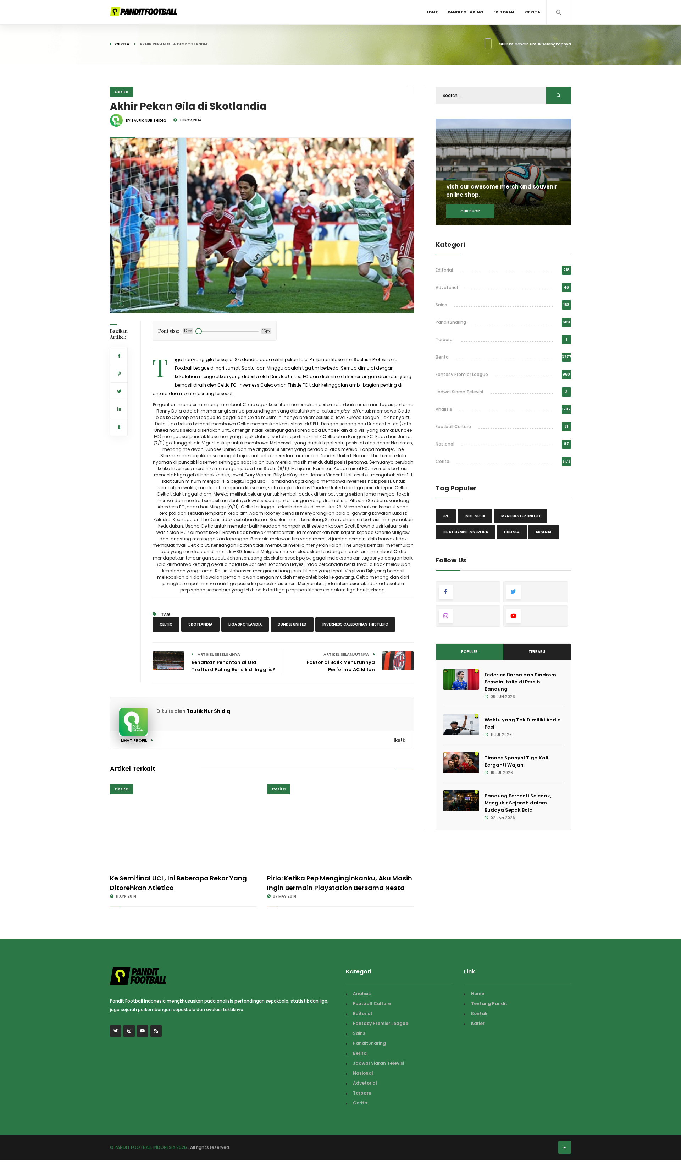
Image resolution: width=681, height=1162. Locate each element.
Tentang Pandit (489, 1003)
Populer (469, 651)
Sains (441, 305)
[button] (121, 303)
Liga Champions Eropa (465, 532)
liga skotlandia (245, 624)
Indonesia (475, 516)
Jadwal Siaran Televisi (459, 392)
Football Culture (453, 427)
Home (431, 12)
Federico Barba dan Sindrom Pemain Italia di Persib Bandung (520, 681)
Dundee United (292, 624)
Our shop (470, 211)
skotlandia (200, 624)
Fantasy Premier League (462, 374)
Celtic (166, 624)
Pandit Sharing (465, 12)
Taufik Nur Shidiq (208, 711)
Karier (478, 1023)
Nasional (445, 444)
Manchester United (520, 516)
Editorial (504, 12)
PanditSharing (451, 322)
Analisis (444, 409)
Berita (442, 357)
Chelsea (512, 532)
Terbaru (444, 340)
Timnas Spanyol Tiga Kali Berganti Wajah (516, 761)
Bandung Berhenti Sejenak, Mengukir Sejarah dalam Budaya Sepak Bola (518, 802)
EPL (446, 516)
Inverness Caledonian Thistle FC (355, 624)
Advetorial (447, 287)
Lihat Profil (134, 740)
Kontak (479, 1013)
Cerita (532, 12)
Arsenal (544, 532)
